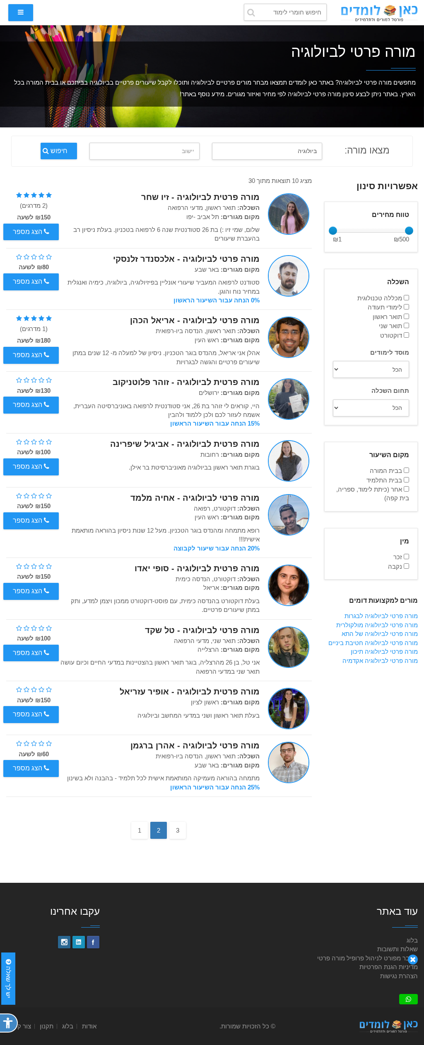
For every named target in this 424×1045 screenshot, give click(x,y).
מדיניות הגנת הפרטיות (388, 966)
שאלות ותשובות (397, 948)
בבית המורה (387, 470)
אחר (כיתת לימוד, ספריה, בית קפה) (372, 494)
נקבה (396, 566)
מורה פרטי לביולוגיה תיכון (384, 651)
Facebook (93, 942)
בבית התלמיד (385, 480)
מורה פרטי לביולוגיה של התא (380, 633)
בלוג (412, 940)
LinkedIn (78, 942)
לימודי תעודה (386, 307)
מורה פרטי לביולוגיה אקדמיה (380, 660)
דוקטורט (392, 335)
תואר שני (391, 325)
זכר (398, 556)
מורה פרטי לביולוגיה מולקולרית (377, 624)
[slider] (333, 231)
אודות (89, 1026)
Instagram (64, 942)
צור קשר (20, 1026)
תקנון (46, 1026)
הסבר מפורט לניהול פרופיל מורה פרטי (367, 958)
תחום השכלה (390, 390)
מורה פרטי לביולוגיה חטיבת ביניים (373, 642)
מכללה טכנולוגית (380, 298)
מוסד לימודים (389, 352)
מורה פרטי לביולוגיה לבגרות (381, 615)
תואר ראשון (388, 316)
